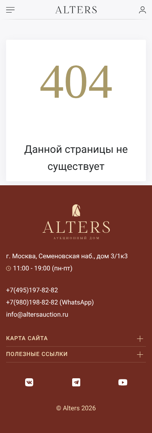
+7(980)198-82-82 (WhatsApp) (50, 302)
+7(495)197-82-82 (32, 290)
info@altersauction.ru (37, 314)
